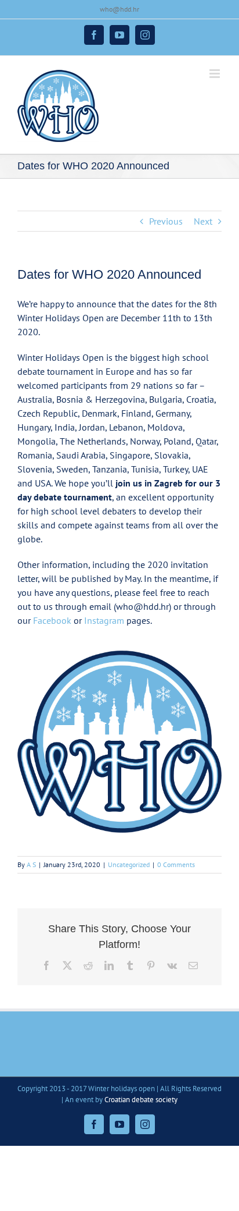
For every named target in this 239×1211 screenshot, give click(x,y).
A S (31, 864)
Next (203, 221)
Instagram (104, 620)
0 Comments (176, 864)
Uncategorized (129, 864)
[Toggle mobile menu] (215, 74)
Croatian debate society (141, 1100)
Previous (166, 221)
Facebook (52, 620)
